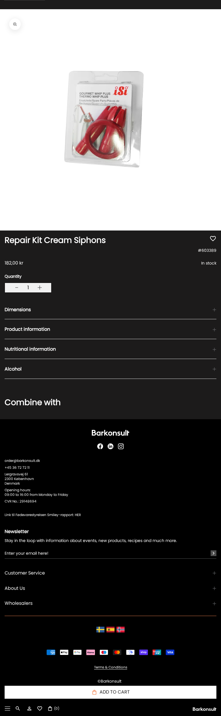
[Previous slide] (15, 409)
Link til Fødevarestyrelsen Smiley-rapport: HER (43, 514)
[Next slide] (206, 409)
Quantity (13, 276)
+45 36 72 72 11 (17, 467)
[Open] (7, 708)
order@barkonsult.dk (22, 460)
